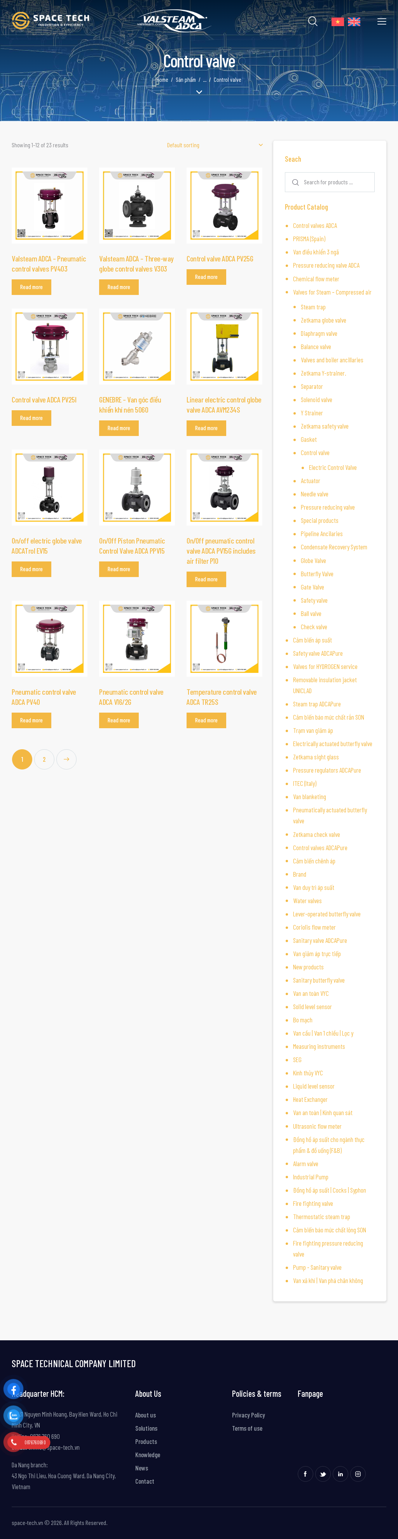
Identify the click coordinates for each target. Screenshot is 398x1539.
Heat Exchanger (310, 1099)
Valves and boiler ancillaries (332, 360)
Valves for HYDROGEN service (325, 666)
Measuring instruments (319, 1046)
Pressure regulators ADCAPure (327, 770)
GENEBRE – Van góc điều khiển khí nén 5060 (130, 404)
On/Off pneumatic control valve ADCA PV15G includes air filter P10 (221, 550)
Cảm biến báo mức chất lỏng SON (329, 1230)
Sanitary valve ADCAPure (320, 940)
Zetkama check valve (316, 834)
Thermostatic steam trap (321, 1216)
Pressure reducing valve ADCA (326, 265)
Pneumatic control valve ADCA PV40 (44, 696)
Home (162, 79)
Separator (312, 386)
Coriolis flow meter (314, 927)
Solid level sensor (312, 1006)
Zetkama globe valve (323, 320)
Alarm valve (305, 1163)
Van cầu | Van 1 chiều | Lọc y (323, 1033)
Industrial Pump (310, 1177)
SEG (297, 1059)
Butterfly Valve (317, 573)
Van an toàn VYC (311, 993)
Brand (299, 874)
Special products (320, 520)
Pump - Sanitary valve (317, 1267)
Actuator (310, 480)
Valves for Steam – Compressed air (332, 292)
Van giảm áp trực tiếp (317, 953)
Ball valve (311, 613)
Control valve (315, 452)
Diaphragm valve (319, 333)
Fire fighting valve (313, 1203)
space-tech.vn (27, 1522)
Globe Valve (313, 560)
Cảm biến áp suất (312, 640)
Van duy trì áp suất (313, 887)
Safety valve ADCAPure (318, 653)
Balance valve (316, 346)
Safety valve (314, 600)
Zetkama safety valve (325, 426)
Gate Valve (312, 587)
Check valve (314, 626)
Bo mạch (302, 1020)
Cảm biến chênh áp (314, 861)
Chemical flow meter (316, 278)
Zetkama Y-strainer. (323, 373)
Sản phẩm (186, 79)
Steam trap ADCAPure (317, 704)
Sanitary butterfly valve (319, 980)
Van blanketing (309, 796)
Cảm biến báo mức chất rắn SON (328, 717)
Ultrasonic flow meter (317, 1126)
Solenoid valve (316, 399)
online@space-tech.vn (53, 1447)
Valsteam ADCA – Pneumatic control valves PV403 (49, 263)
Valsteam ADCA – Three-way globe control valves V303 (136, 263)
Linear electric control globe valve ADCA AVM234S (224, 404)
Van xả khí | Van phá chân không (328, 1280)
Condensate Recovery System (334, 547)
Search (294, 182)
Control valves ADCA (315, 225)
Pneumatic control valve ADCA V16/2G (131, 696)
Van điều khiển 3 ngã (316, 252)
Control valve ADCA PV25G (220, 258)
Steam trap (313, 307)
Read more (31, 286)
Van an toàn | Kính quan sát (323, 1112)
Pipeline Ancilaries (322, 533)
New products (308, 967)
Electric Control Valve (333, 467)
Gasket (309, 439)
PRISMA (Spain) (309, 238)
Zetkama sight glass (316, 757)
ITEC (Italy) (304, 783)
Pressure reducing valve (328, 507)
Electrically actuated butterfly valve (332, 743)
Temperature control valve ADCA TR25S (222, 696)
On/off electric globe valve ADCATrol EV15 (47, 545)
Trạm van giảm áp (313, 730)
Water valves (307, 900)
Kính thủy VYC (308, 1073)
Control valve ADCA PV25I (44, 399)
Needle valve (314, 494)
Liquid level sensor (314, 1086)
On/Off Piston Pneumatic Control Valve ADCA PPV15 (132, 545)
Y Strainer (312, 413)
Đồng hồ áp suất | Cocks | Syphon (329, 1190)
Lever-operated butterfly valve (327, 914)
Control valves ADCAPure (320, 847)
